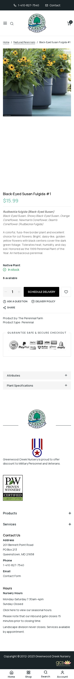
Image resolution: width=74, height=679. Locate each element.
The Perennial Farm (30, 318)
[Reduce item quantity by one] (5, 291)
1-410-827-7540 (28, 5)
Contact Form (12, 576)
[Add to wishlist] (66, 292)
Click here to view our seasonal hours (27, 610)
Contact (55, 5)
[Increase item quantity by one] (19, 291)
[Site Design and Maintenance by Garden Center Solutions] (63, 663)
